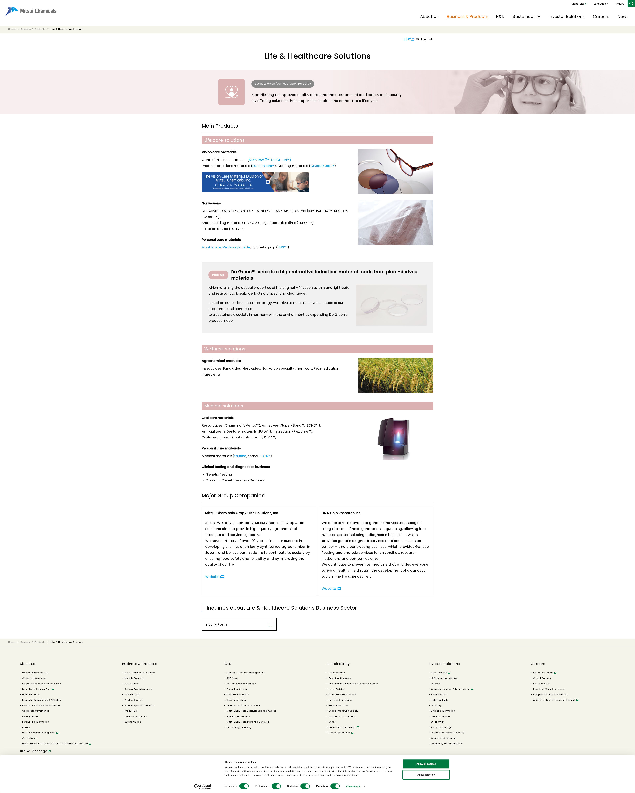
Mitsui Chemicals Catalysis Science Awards (251, 710)
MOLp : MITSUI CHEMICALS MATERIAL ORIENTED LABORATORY (55, 743)
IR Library (436, 705)
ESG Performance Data (342, 716)
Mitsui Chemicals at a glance (38, 732)
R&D (500, 16)
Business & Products (467, 16)
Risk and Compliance (341, 700)
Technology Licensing (239, 727)
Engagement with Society (343, 710)
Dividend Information (443, 710)
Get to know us (541, 683)
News (622, 16)
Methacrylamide (236, 247)
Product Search (133, 700)
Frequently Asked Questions (447, 743)
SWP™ (283, 247)
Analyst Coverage (441, 727)
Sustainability (526, 16)
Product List (131, 710)
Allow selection (426, 774)
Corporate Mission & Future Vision (41, 683)
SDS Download (133, 721)
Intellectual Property (238, 716)
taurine (240, 456)
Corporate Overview (34, 678)
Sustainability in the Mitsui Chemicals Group (354, 683)
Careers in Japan (543, 672)
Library (26, 727)
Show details (353, 786)
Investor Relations (567, 16)
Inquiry (620, 3)
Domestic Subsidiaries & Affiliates (41, 700)
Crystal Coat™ (322, 165)
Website (212, 576)
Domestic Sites (30, 694)
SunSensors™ (263, 165)
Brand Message (33, 751)
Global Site (578, 3)
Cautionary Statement (443, 738)
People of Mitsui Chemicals (548, 689)
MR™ (252, 159)
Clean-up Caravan (340, 732)
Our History (28, 738)
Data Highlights (439, 700)
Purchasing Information (35, 721)
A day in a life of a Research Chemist (554, 700)
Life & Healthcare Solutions (140, 672)
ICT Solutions (132, 683)
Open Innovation (236, 700)
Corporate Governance (35, 710)
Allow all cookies (426, 763)
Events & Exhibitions (136, 716)
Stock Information (441, 716)
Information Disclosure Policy (447, 732)
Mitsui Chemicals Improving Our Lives (248, 721)
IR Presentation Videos (444, 678)
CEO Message (337, 672)
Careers (601, 16)
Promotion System (237, 689)
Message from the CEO (35, 672)
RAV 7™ (264, 159)
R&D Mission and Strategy (241, 683)
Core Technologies (238, 694)
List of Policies (30, 716)
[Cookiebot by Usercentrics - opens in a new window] (202, 786)
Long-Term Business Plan (36, 689)
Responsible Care (339, 705)
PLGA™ (264, 456)
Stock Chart (437, 721)
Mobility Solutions (134, 678)
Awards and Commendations (244, 705)
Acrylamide (211, 247)
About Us (429, 16)
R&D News (232, 678)
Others (333, 721)
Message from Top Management (245, 672)
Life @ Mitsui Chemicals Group (550, 694)
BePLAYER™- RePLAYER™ (342, 727)
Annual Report (439, 694)
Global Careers (542, 678)
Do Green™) (281, 159)
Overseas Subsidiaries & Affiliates (41, 705)
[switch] (276, 786)
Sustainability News (340, 678)
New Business (132, 694)
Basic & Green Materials (138, 689)
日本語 (409, 39)
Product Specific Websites (140, 705)
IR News (435, 683)
